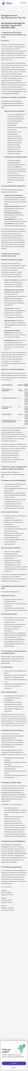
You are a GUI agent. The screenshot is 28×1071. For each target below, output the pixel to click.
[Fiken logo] (7, 3)
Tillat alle (14, 1063)
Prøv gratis (23, 3)
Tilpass (13, 1067)
